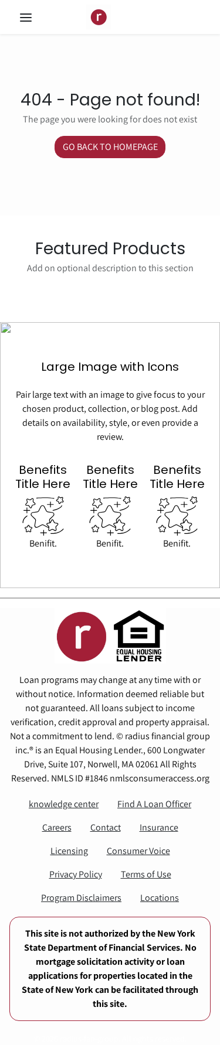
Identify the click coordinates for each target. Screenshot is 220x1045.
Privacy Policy (75, 874)
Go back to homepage (110, 147)
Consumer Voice (138, 851)
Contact (105, 827)
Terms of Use (146, 874)
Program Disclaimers (81, 898)
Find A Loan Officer (154, 804)
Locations (159, 898)
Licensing (69, 851)
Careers (57, 827)
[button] (37, 17)
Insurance (159, 827)
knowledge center (64, 804)
